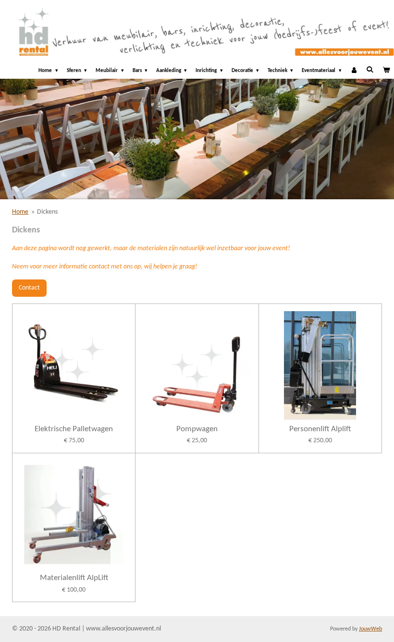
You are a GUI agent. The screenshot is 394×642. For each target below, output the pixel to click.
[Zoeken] (370, 69)
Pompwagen (197, 429)
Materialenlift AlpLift (74, 578)
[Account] (354, 71)
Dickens (47, 212)
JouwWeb (370, 629)
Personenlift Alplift (320, 429)
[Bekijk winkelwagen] (386, 71)
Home (20, 212)
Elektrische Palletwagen (74, 429)
